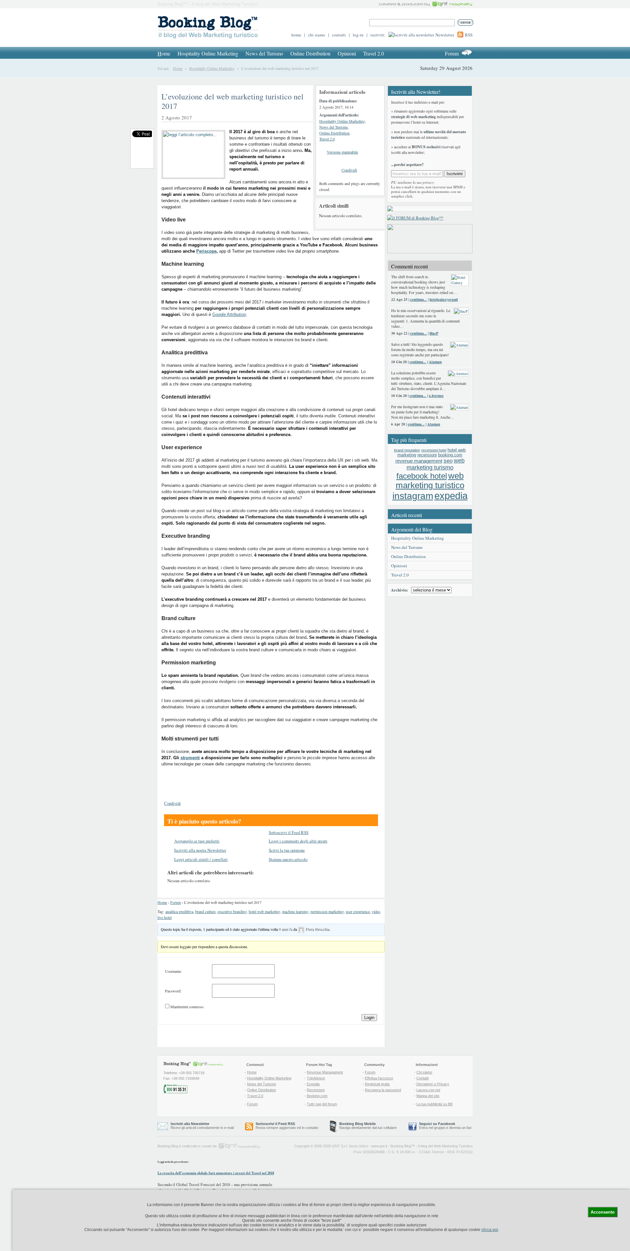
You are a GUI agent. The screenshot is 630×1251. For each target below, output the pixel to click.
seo (448, 461)
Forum (452, 53)
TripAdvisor (316, 1078)
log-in (358, 35)
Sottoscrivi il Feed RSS (288, 832)
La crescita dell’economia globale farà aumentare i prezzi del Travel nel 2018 (216, 1173)
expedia (451, 495)
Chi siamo (424, 1072)
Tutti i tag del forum (322, 1104)
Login (369, 1017)
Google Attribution (229, 314)
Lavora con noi (428, 1090)
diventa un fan (460, 1128)
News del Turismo (264, 53)
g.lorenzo (436, 395)
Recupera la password (383, 1090)
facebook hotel (421, 476)
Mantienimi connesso (186, 1006)
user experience (358, 911)
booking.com (450, 454)
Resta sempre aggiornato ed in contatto (287, 1126)
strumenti (190, 757)
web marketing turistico (430, 480)
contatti (339, 35)
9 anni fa (285, 929)
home (296, 35)
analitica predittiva (179, 911)
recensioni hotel (433, 450)
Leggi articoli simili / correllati (201, 859)
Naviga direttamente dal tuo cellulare (368, 1126)
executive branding (232, 911)
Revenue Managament (325, 1072)
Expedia (313, 1084)
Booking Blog (400, 1146)
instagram (412, 496)
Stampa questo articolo (288, 859)
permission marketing (327, 911)
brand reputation (407, 450)
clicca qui (489, 1229)
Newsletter (444, 35)
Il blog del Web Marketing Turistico (445, 1146)
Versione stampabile (342, 152)
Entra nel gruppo (432, 1128)
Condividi (349, 170)
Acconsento (603, 1212)
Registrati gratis (377, 1084)
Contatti (422, 1078)
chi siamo (316, 35)
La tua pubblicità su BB (434, 1104)
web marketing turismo (436, 464)
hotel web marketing (264, 911)
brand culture (205, 911)
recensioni (427, 454)
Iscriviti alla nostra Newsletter (200, 850)
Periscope (206, 251)
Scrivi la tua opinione (287, 850)
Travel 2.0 (373, 53)
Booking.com (317, 1096)
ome (164, 53)
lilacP (434, 333)
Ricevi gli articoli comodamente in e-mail (202, 1126)
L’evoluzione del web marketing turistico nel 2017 (232, 101)
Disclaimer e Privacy (432, 1084)
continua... (418, 299)
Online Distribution (310, 53)
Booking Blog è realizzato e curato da (187, 1146)
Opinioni (347, 53)
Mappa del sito (427, 1096)
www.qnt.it (379, 1146)
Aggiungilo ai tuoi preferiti (197, 841)
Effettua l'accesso (379, 1078)
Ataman (435, 362)
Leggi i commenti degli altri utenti (298, 841)
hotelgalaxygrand (444, 299)
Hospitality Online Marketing (208, 53)
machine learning (295, 911)
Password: (173, 990)
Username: (173, 971)
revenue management (418, 461)
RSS (468, 35)
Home (177, 68)
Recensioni (316, 1090)
